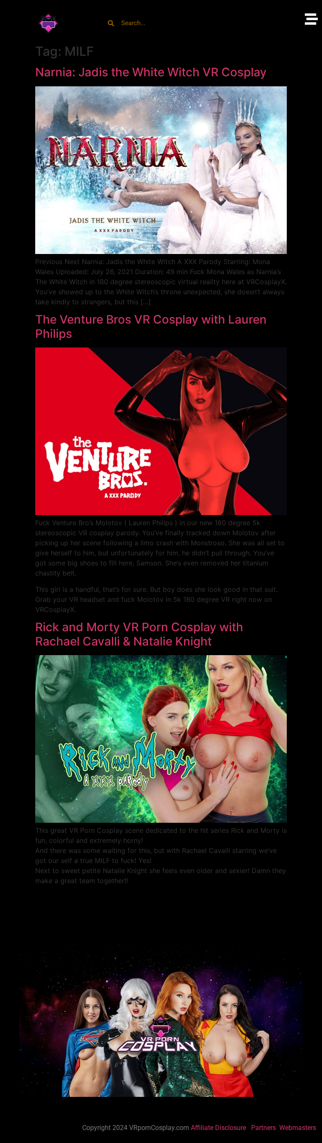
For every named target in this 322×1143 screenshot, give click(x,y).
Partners (264, 1128)
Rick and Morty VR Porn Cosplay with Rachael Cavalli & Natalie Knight (139, 634)
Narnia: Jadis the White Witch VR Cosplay (151, 72)
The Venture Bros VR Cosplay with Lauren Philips (151, 326)
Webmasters (298, 1128)
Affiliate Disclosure (218, 1128)
